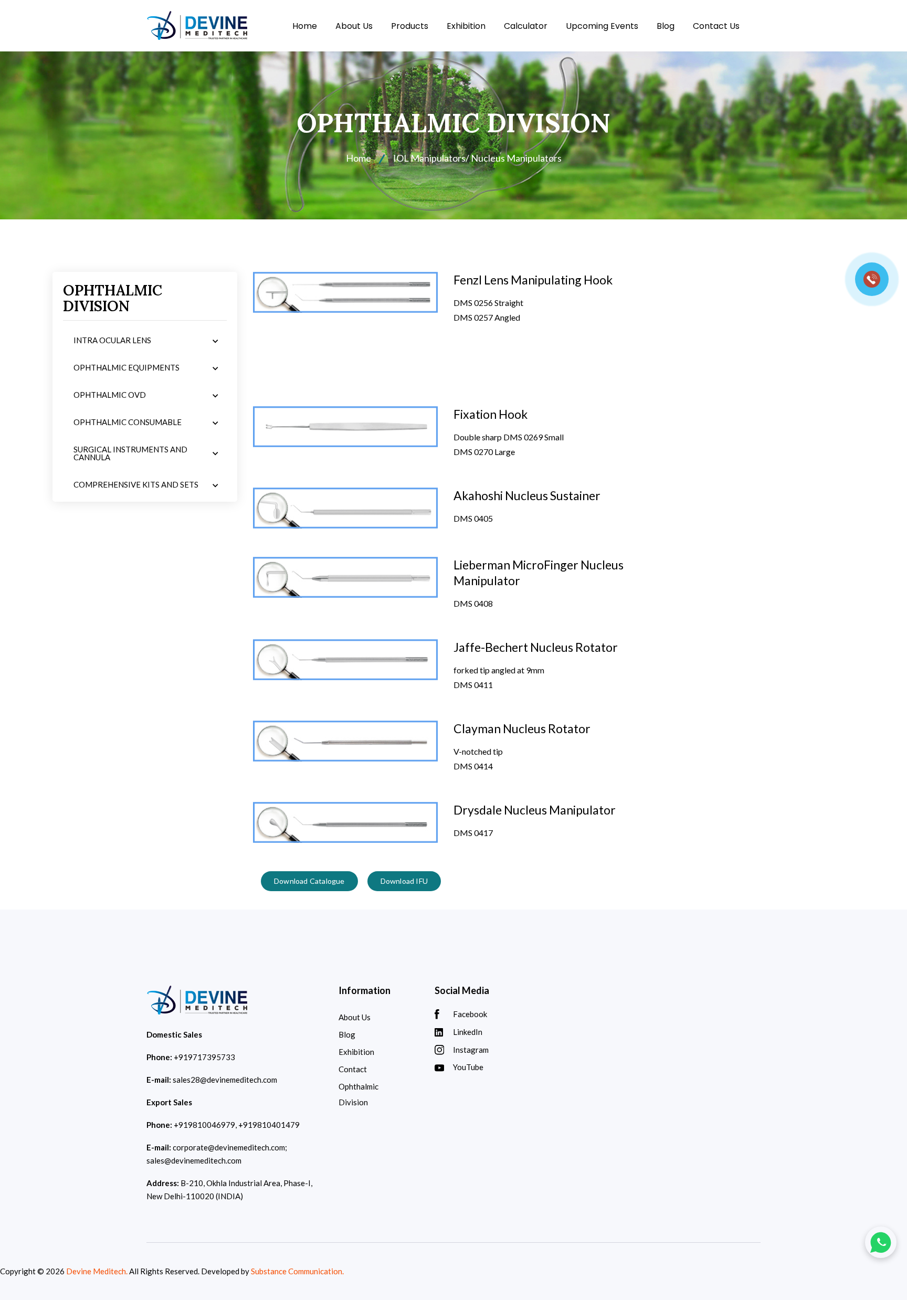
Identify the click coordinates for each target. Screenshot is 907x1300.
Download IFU (404, 880)
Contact (353, 1069)
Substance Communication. (297, 1271)
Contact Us (716, 26)
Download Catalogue (309, 880)
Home (304, 26)
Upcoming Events (602, 26)
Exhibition (466, 26)
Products (409, 26)
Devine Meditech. (97, 1271)
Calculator (525, 26)
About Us (354, 26)
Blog (665, 26)
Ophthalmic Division (358, 1094)
